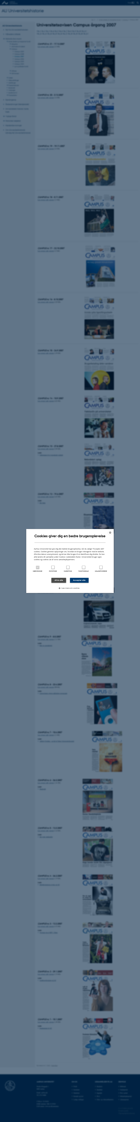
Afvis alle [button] (59, 580)
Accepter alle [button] (79, 580)
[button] (70, 588)
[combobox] (110, 532)
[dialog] (70, 561)
